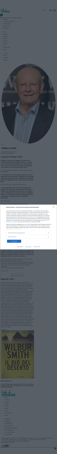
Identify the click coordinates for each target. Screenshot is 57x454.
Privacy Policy (37, 246)
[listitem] (28, 233)
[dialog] (28, 227)
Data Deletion (20, 246)
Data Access (28, 246)
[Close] (54, 207)
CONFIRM (14, 241)
